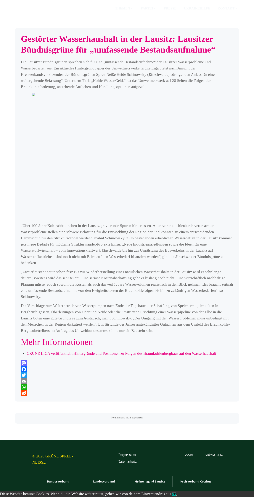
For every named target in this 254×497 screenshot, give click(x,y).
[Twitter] (127, 375)
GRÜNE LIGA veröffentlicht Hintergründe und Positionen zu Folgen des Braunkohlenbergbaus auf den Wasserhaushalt (121, 353)
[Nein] (176, 495)
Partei (147, 8)
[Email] (127, 381)
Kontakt (226, 8)
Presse (170, 8)
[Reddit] (127, 393)
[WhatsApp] (127, 387)
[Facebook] (127, 369)
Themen (122, 8)
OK (174, 494)
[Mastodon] (127, 363)
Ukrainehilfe (197, 8)
